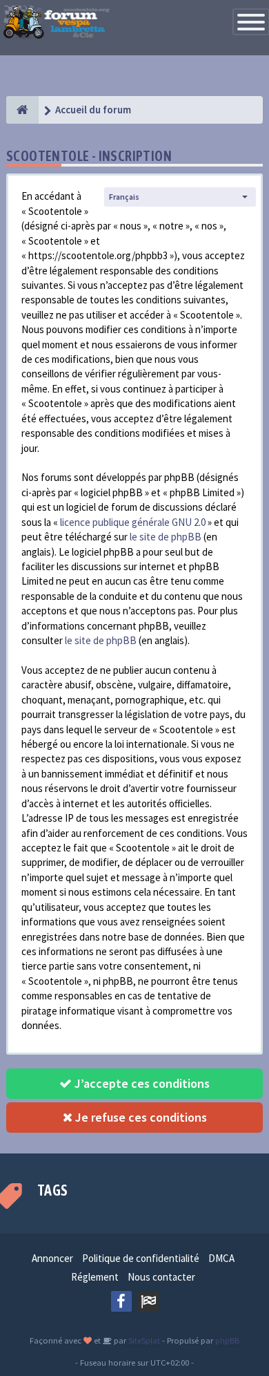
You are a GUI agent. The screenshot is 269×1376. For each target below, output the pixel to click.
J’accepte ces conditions (141, 1083)
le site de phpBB (165, 536)
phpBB (227, 1340)
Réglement (95, 1276)
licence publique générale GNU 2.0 (133, 522)
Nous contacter (161, 1276)
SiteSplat (143, 1340)
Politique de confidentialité (140, 1258)
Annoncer (52, 1258)
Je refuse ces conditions (139, 1117)
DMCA (221, 1258)
